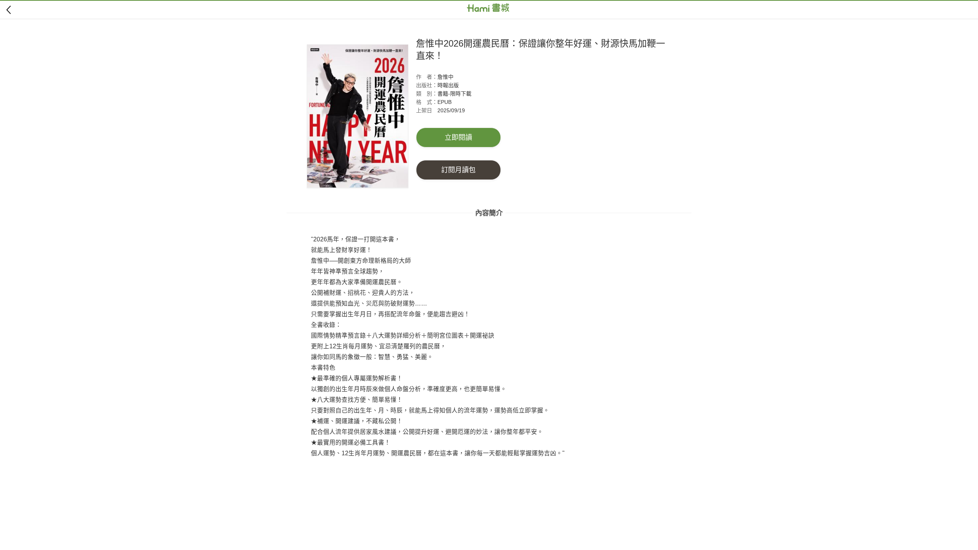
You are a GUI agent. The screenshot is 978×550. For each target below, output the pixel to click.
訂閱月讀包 (458, 170)
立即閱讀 (458, 137)
